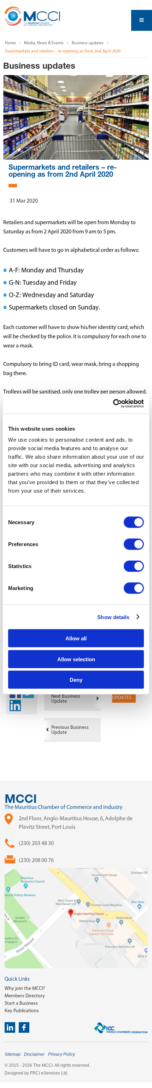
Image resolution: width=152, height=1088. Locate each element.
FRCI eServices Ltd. (49, 1073)
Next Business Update (65, 698)
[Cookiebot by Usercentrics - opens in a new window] (113, 403)
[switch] (134, 544)
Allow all (76, 638)
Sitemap (13, 1054)
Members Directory (25, 996)
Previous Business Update (70, 729)
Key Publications (22, 1011)
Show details (113, 617)
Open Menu (141, 20)
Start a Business (21, 1003)
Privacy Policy (61, 1054)
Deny (76, 680)
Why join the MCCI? (25, 988)
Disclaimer (34, 1054)
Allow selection (76, 659)
